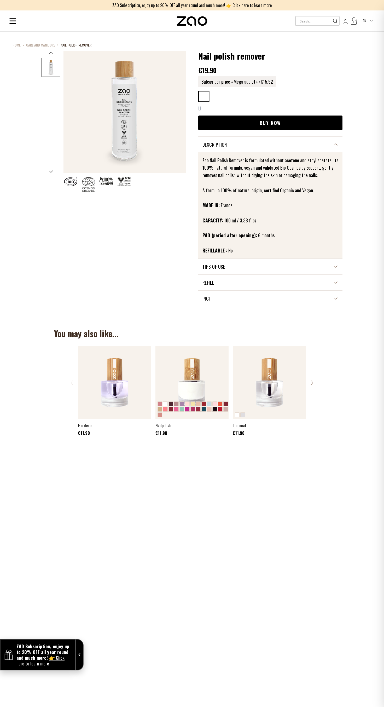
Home (17, 45)
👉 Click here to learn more (249, 5)
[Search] (335, 20)
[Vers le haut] (51, 53)
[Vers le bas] (51, 171)
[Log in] (345, 21)
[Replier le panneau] (79, 654)
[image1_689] (51, 67)
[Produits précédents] (72, 382)
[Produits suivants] (312, 382)
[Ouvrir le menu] (12, 20)
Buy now (270, 122)
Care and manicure (40, 45)
